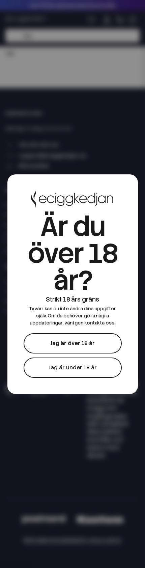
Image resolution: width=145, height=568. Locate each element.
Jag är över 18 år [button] (72, 343)
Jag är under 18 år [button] (73, 367)
